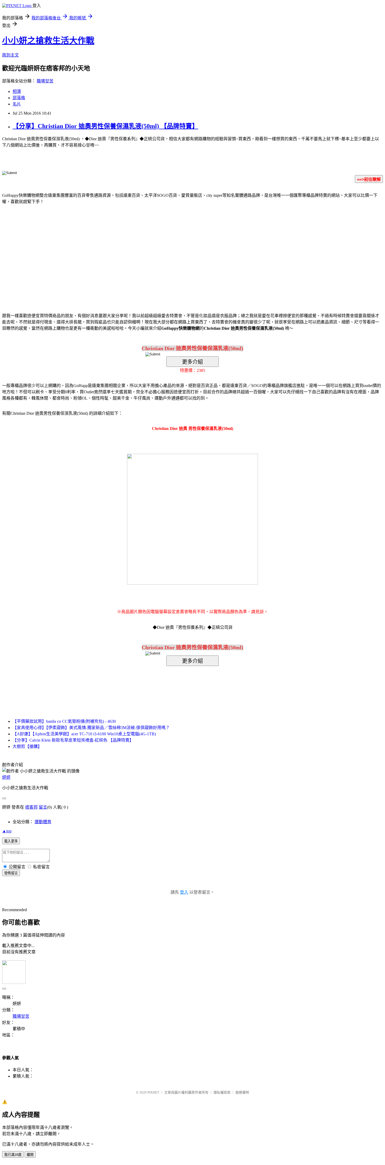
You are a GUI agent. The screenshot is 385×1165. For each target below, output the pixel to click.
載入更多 (11, 841)
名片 (17, 104)
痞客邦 (31, 807)
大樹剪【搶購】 (27, 746)
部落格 (19, 98)
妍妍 (6, 777)
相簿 (17, 91)
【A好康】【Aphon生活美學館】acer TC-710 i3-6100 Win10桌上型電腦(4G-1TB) (84, 734)
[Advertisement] (148, 250)
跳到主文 (10, 55)
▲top (7, 831)
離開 (30, 1155)
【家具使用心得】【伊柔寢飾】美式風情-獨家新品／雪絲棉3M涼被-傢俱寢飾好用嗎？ (91, 727)
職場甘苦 (45, 81)
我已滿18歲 (12, 1155)
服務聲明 (242, 1092)
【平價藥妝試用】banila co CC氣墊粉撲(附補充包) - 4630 (64, 721)
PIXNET (153, 1092)
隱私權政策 (221, 1092)
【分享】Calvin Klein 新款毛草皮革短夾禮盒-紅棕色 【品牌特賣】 (73, 740)
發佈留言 (11, 873)
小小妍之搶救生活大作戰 (48, 40)
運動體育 (43, 822)
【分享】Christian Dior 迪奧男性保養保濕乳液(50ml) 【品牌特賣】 (105, 126)
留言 (43, 807)
